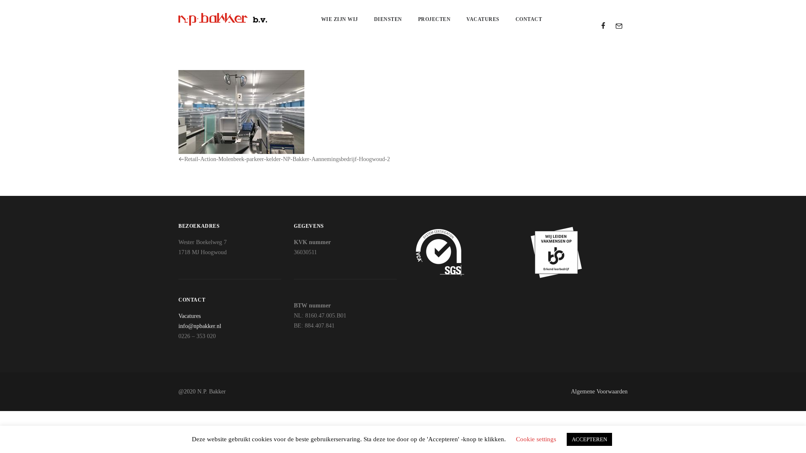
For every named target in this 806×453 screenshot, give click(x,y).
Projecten (434, 19)
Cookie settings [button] (536, 439)
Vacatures (483, 19)
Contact (529, 19)
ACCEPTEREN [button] (589, 439)
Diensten (388, 19)
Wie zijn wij (339, 19)
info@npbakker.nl (199, 326)
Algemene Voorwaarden (599, 391)
